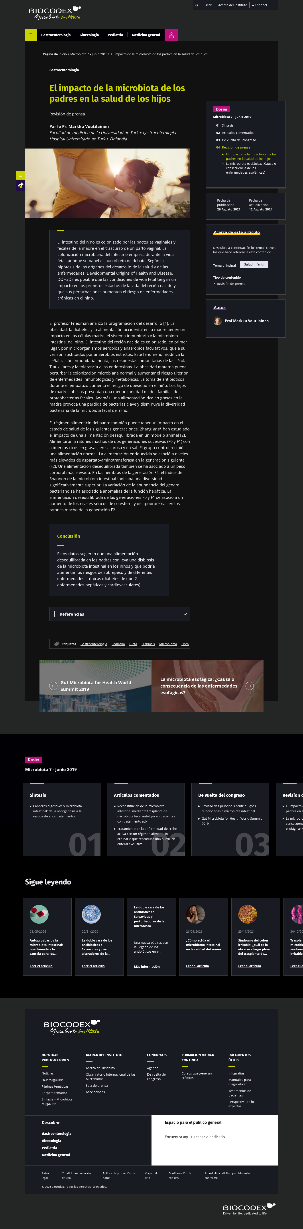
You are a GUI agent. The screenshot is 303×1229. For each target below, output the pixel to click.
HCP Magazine (52, 1080)
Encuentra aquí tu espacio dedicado (195, 1136)
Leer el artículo (41, 966)
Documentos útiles (239, 1057)
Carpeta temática (54, 1093)
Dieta (133, 644)
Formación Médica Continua (198, 1057)
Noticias (48, 1073)
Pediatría (115, 35)
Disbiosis (148, 644)
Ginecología (89, 35)
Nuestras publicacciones (55, 1057)
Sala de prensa (97, 1085)
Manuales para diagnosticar (239, 1082)
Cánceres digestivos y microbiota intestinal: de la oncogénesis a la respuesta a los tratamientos (57, 811)
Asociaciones (95, 1092)
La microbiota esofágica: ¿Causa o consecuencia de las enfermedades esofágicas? (251, 167)
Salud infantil (254, 264)
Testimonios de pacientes (239, 1093)
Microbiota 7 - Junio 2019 (88, 54)
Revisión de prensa (231, 283)
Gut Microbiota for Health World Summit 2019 (232, 821)
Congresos (157, 1055)
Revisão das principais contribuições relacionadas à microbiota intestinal (229, 808)
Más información (147, 966)
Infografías (236, 1073)
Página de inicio (55, 54)
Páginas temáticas (55, 1086)
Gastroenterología (56, 35)
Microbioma (168, 644)
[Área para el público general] (171, 35)
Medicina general (146, 35)
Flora (185, 644)
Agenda (152, 1068)
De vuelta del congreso (157, 1076)
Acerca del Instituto (232, 5)
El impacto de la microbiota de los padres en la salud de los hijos (251, 156)
